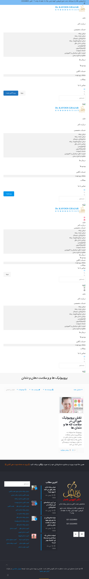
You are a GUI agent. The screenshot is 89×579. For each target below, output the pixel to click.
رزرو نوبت (9, 193)
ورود (22, 93)
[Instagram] (8, 575)
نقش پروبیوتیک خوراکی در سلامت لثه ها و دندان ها (72, 422)
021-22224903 (72, 524)
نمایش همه (77, 389)
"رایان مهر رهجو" (44, 571)
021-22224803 (72, 519)
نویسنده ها (48, 389)
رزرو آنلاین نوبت (11, 93)
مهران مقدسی (16, 569)
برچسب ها (34, 389)
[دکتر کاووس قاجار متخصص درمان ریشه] (70, 11)
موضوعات (21, 389)
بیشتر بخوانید (64, 450)
